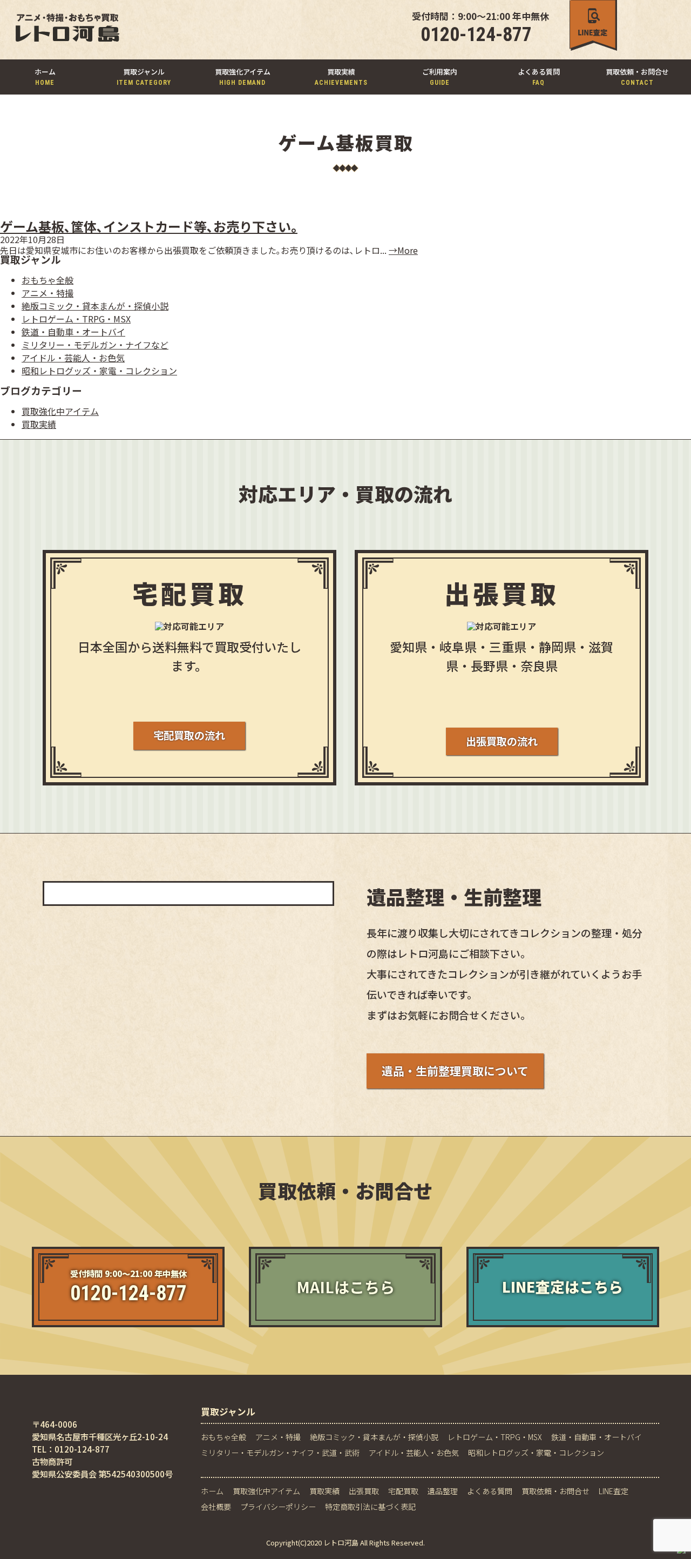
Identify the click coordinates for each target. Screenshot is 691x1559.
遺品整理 (443, 1491)
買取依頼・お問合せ (637, 76)
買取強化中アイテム (60, 411)
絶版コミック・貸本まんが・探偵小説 (95, 305)
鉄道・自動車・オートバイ (73, 331)
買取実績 (341, 76)
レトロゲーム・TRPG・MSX (76, 318)
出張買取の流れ (502, 741)
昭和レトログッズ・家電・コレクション (99, 370)
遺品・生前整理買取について (455, 1071)
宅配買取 (403, 1491)
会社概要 (216, 1506)
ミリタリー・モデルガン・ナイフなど (95, 344)
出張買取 (364, 1491)
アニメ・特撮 (47, 292)
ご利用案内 (439, 76)
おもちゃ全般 (47, 279)
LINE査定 (613, 1491)
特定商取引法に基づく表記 (370, 1506)
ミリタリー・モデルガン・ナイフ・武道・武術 (280, 1452)
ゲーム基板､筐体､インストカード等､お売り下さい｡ (148, 226)
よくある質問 (539, 76)
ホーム (45, 76)
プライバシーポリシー (278, 1506)
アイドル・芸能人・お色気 (73, 357)
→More (403, 250)
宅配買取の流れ (189, 735)
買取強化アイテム (242, 76)
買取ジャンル (144, 76)
